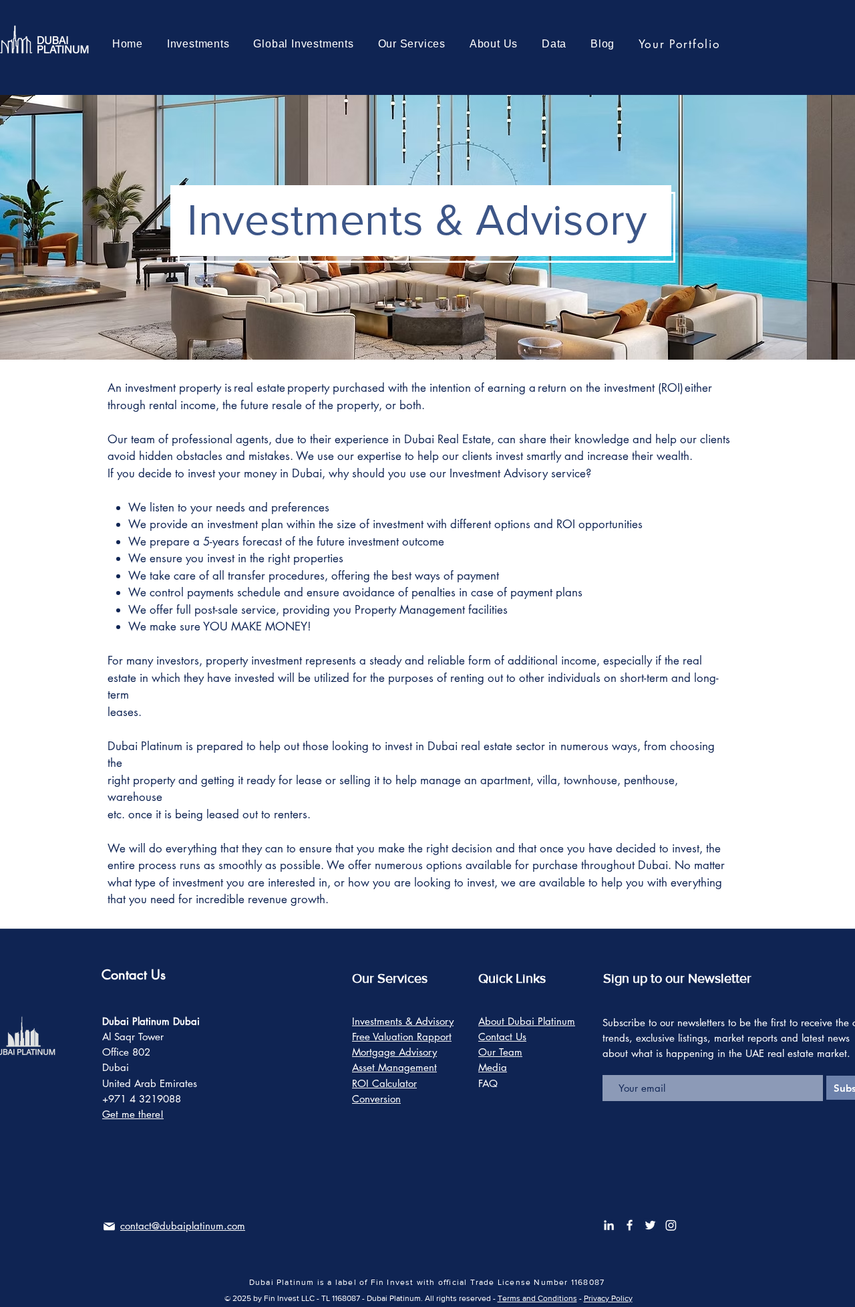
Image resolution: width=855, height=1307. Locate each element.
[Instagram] (671, 1225)
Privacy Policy (608, 1298)
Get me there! (133, 1114)
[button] (304, 44)
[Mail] (109, 1226)
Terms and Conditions (537, 1298)
